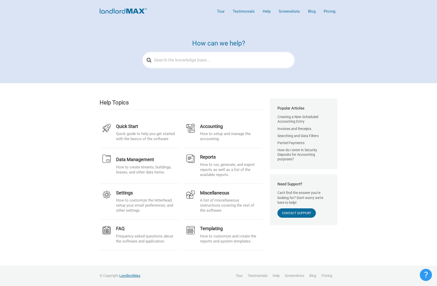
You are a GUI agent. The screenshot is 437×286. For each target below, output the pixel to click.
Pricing (329, 11)
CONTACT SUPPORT (296, 213)
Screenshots (289, 11)
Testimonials (244, 11)
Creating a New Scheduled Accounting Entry (297, 119)
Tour (221, 11)
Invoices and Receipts (294, 129)
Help (267, 11)
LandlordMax (129, 276)
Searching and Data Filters (298, 136)
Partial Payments (290, 143)
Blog (312, 11)
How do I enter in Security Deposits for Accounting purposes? (297, 154)
